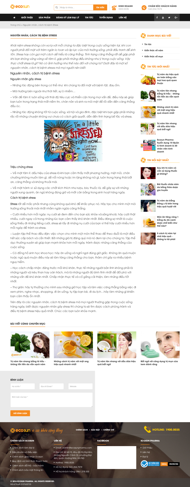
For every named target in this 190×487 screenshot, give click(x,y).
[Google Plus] (176, 17)
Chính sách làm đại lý (23, 447)
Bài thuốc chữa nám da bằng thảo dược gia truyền (168, 187)
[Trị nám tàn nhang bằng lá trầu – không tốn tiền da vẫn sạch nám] (148, 96)
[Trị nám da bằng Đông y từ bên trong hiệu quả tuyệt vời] (148, 206)
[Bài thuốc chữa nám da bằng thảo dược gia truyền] (148, 189)
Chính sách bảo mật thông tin (27, 469)
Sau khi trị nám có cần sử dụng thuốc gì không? (167, 170)
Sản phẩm (44, 17)
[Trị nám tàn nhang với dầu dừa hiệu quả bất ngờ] (148, 129)
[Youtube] (163, 17)
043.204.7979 (155, 9)
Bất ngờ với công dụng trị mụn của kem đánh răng (115, 363)
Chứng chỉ (108, 429)
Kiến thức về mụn (153, 56)
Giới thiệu (27, 17)
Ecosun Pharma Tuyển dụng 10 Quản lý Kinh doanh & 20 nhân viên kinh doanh (168, 145)
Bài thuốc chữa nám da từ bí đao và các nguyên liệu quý (160, 363)
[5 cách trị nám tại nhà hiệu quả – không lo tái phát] (148, 238)
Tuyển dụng (106, 17)
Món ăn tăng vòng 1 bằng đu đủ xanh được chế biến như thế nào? (168, 221)
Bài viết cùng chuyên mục (27, 323)
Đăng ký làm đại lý (67, 17)
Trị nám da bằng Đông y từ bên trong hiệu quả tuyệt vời (167, 203)
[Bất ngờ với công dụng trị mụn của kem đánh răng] (116, 344)
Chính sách (82, 429)
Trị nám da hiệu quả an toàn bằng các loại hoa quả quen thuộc (168, 79)
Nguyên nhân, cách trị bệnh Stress (33, 35)
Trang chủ (15, 24)
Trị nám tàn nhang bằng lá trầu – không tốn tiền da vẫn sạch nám (168, 95)
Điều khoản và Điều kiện (24, 452)
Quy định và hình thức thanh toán (30, 460)
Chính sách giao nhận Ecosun (27, 456)
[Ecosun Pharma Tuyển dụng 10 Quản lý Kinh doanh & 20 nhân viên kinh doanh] (148, 145)
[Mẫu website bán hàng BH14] (19, 6)
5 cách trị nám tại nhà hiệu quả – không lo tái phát (166, 236)
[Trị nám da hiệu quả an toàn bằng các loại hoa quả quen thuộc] (148, 80)
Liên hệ (122, 17)
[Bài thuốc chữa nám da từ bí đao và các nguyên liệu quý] (160, 344)
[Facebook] (157, 17)
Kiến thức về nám (153, 50)
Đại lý (145, 456)
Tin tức (89, 17)
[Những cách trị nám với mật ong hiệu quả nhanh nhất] (148, 112)
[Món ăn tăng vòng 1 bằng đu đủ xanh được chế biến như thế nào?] (148, 222)
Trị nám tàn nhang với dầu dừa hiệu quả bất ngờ (167, 126)
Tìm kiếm (100, 7)
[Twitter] (169, 17)
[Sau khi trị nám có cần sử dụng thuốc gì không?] (148, 173)
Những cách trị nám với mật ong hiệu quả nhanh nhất (167, 109)
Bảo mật (95, 429)
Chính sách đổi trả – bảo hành (28, 465)
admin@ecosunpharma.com (77, 447)
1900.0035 (123, 9)
